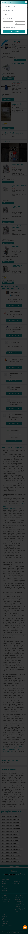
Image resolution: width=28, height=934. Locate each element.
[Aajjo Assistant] (25, 927)
